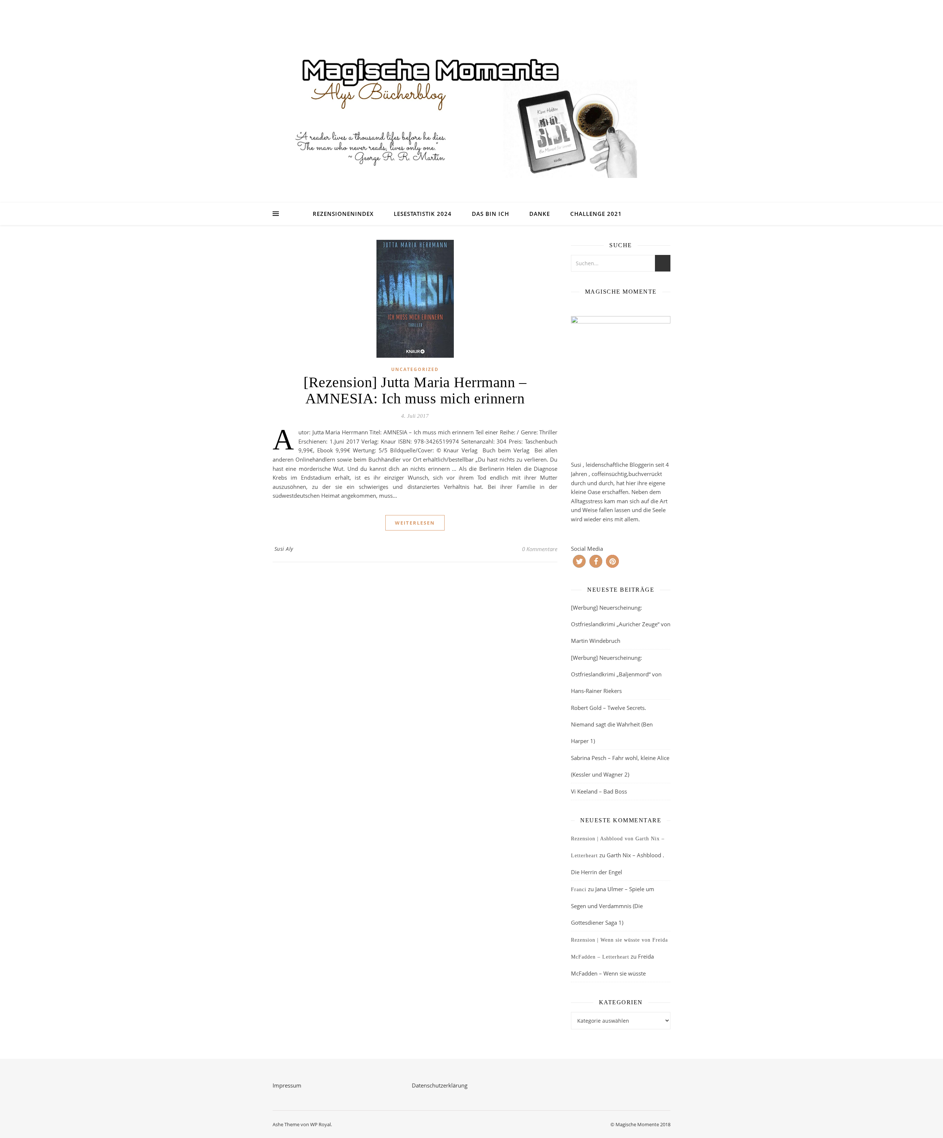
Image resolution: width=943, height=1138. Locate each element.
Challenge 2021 (596, 213)
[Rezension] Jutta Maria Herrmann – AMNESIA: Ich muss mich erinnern (415, 390)
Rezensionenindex (343, 213)
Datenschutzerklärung (439, 1085)
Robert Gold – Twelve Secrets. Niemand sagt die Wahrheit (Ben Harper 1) (612, 724)
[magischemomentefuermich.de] (471, 110)
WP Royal (320, 1124)
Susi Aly (283, 548)
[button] (579, 561)
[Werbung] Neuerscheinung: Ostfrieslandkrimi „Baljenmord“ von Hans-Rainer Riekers (616, 674)
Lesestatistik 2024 (423, 213)
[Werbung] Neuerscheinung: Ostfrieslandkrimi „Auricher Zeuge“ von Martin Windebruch (620, 624)
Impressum (287, 1085)
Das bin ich (490, 213)
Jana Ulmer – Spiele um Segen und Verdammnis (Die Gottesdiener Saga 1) (612, 905)
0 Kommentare (539, 549)
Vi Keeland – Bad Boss (599, 791)
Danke (539, 213)
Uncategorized (415, 369)
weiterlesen (415, 522)
